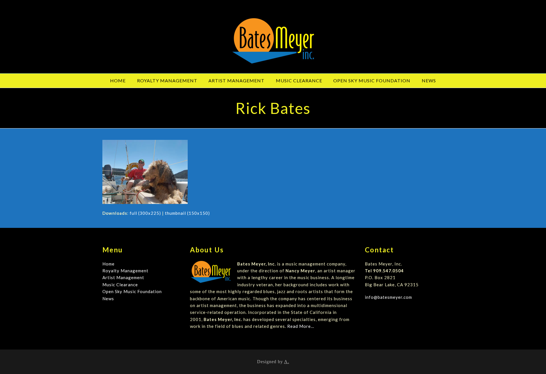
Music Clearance (120, 284)
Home (108, 263)
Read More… (300, 326)
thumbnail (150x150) (187, 213)
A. (286, 361)
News (108, 298)
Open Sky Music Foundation (132, 291)
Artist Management (123, 277)
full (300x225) (145, 213)
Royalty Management (125, 270)
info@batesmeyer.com (388, 297)
